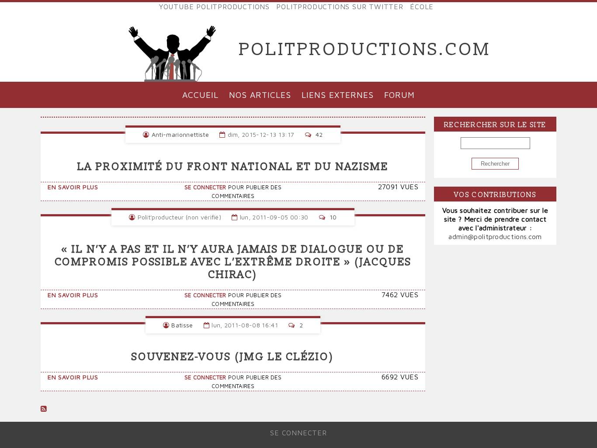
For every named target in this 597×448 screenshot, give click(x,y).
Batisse (182, 325)
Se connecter (205, 187)
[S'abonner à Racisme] (44, 408)
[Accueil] (172, 50)
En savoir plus (73, 187)
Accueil (200, 95)
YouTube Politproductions (214, 6)
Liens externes (337, 95)
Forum (399, 95)
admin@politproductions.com (494, 236)
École (422, 6)
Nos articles (260, 95)
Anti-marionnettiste (180, 134)
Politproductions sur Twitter (339, 6)
